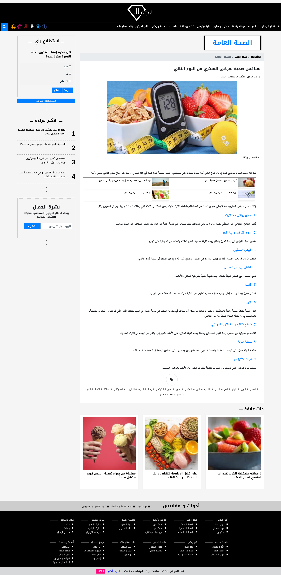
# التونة (98, 390)
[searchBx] (4, 27)
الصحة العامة (187, 524)
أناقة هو (158, 528)
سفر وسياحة (125, 551)
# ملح (172, 395)
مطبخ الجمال (63, 532)
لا (67, 74)
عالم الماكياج (125, 528)
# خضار (180, 395)
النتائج (57, 90)
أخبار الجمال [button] (268, 26)
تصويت (67, 90)
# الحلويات (132, 390)
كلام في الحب (186, 551)
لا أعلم (64, 81)
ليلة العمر (188, 547)
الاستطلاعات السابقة (46, 101)
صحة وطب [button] (253, 26)
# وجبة (150, 390)
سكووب (220, 532)
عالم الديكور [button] (142, 26)
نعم (66, 66)
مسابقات (65, 547)
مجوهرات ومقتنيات (153, 532)
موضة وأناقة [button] (239, 26)
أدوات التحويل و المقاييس (94, 506)
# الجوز (170, 390)
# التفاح (164, 395)
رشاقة (67, 528)
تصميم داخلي (155, 551)
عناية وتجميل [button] (204, 26)
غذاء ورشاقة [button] (187, 26)
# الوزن (244, 390)
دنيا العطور (126, 524)
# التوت (89, 390)
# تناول (235, 390)
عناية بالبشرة (94, 528)
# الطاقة (108, 390)
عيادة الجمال (64, 551)
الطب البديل (218, 551)
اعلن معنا (96, 554)
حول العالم (219, 524)
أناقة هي (157, 524)
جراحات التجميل (93, 532)
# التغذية (208, 390)
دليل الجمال (64, 554)
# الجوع (179, 390)
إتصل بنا (97, 558)
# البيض (218, 390)
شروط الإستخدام (92, 551)
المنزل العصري (155, 547)
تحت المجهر (126, 547)
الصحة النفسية (186, 528)
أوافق (101, 571)
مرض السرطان (217, 554)
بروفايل (128, 554)
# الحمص (254, 390)
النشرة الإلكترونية (61, 562)
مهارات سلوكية (185, 554)
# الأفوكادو (119, 390)
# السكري (189, 390)
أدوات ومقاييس (62, 558)
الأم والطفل (218, 547)
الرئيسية (255, 56)
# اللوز (199, 390)
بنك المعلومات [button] (125, 26)
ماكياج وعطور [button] (221, 26)
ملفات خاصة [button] (170, 26)
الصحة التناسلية (185, 532)
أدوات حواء (143, 506)
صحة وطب (240, 56)
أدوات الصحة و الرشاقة (122, 506)
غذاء (68, 524)
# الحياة (142, 390)
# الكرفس (161, 390)
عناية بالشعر (95, 524)
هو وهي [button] (156, 26)
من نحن (97, 547)
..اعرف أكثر (114, 571)
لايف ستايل (218, 528)
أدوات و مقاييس (181, 505)
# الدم (227, 390)
